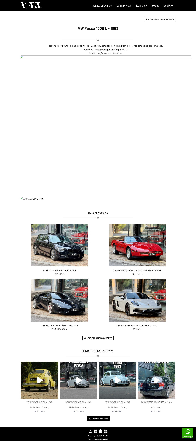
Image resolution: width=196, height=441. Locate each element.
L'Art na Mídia (124, 5)
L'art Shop (141, 5)
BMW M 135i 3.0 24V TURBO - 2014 (59, 270)
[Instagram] (55, 396)
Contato (168, 5)
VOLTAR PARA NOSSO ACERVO (160, 19)
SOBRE (155, 5)
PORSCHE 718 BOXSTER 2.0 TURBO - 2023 (137, 325)
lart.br (39, 364)
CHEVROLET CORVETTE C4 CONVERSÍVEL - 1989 (137, 270)
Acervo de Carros (102, 5)
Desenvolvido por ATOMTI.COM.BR (98, 439)
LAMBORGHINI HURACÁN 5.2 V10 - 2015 (59, 325)
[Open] (39, 380)
